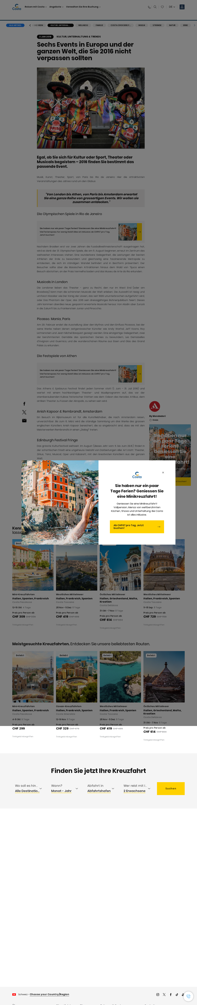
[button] (188, 996)
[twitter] (164, 995)
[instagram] (157, 995)
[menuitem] (30, 788)
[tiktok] (177, 995)
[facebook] (170, 995)
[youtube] (183, 995)
